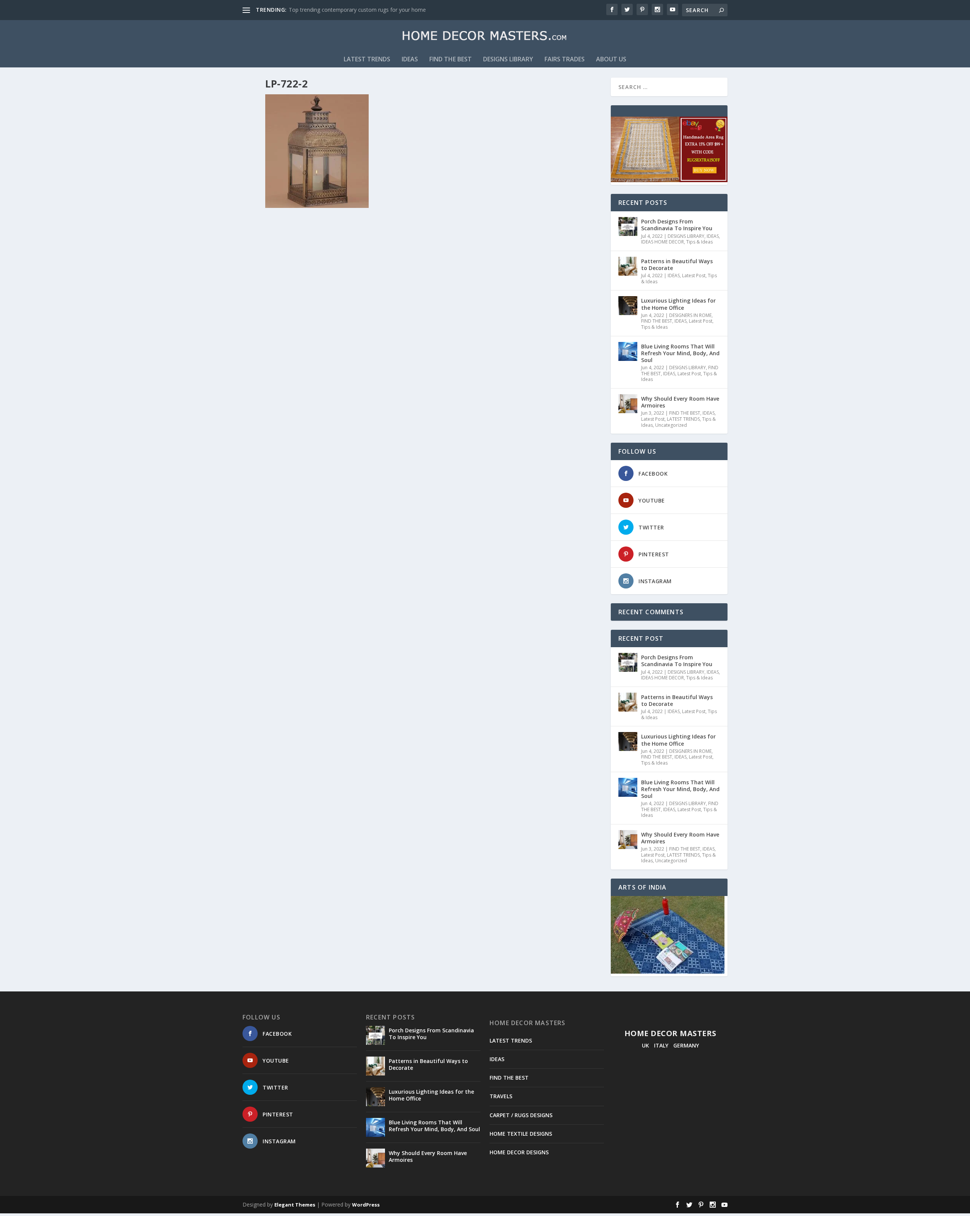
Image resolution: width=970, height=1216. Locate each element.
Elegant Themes (294, 1204)
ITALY (661, 1045)
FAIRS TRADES (564, 59)
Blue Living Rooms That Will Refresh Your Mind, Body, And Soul (680, 353)
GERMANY (686, 1045)
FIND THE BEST (450, 59)
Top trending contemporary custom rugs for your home (357, 9)
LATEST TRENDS (367, 59)
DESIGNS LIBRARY (508, 59)
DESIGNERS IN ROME (690, 315)
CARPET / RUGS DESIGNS (521, 1115)
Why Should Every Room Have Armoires (680, 402)
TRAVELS (501, 1096)
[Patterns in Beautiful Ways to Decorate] (627, 266)
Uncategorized (671, 425)
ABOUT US (611, 59)
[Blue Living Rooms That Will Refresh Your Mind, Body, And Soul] (627, 351)
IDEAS (410, 59)
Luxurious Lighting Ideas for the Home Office (678, 304)
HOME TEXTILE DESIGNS (521, 1133)
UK (645, 1045)
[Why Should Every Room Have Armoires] (627, 403)
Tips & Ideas (699, 242)
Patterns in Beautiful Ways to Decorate (677, 265)
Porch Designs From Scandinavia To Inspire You (676, 225)
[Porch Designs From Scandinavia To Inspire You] (627, 226)
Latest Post (694, 275)
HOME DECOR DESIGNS (519, 1152)
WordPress (366, 1204)
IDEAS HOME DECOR (662, 242)
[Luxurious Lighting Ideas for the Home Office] (627, 305)
